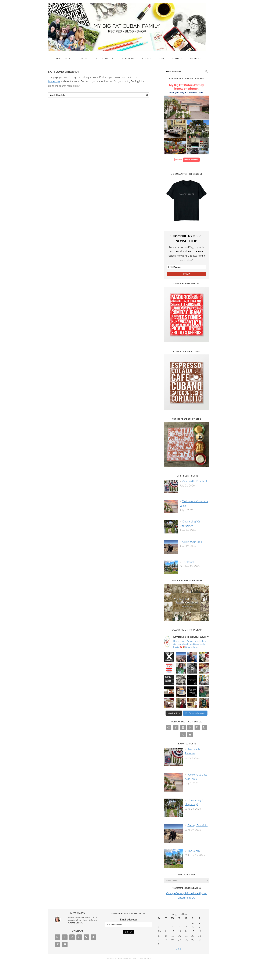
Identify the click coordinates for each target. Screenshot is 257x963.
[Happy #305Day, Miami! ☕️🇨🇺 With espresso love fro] (204, 668)
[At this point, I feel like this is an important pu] (192, 680)
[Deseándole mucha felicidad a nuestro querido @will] (192, 657)
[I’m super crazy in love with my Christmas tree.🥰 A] (181, 703)
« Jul (178, 948)
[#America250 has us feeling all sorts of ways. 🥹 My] (181, 657)
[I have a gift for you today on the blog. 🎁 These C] (192, 703)
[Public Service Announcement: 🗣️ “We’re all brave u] (169, 680)
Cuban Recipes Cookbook (186, 580)
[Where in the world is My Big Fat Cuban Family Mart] (169, 691)
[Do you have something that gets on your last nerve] (169, 657)
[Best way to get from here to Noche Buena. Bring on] (204, 703)
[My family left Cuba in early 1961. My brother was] (192, 668)
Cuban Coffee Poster (186, 351)
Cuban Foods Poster (186, 283)
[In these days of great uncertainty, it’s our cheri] (204, 657)
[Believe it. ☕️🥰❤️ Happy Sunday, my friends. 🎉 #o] (169, 703)
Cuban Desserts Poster (186, 419)
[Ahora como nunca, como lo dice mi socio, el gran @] (181, 680)
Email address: (128, 919)
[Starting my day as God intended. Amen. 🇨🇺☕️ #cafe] (181, 691)
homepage (54, 81)
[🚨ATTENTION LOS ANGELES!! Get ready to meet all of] (169, 668)
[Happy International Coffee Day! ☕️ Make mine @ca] (204, 680)
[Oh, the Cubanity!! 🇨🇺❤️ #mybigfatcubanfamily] (192, 691)
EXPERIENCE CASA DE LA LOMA (186, 78)
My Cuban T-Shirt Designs (187, 174)
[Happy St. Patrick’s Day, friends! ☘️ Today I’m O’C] (181, 668)
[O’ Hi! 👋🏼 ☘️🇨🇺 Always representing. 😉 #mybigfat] (204, 691)
